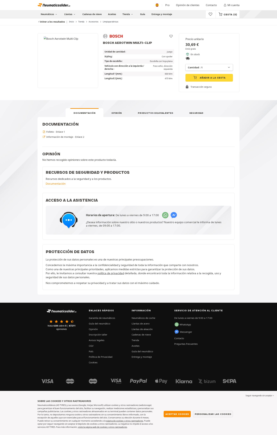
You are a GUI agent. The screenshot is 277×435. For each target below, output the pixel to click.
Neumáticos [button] (48, 14)
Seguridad (196, 113)
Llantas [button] (68, 14)
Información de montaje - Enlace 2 (65, 136)
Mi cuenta (233, 5)
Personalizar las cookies (213, 414)
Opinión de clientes (187, 5)
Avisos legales (96, 340)
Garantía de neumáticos (102, 317)
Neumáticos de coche (143, 317)
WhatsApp (185, 324)
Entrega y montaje (161, 14)
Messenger (186, 331)
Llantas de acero (141, 323)
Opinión (116, 113)
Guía (142, 14)
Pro (167, 5)
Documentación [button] (56, 183)
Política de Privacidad (100, 356)
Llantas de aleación (142, 329)
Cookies (93, 362)
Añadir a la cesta (212, 77)
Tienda (126, 14)
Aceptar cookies (177, 414)
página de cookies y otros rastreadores (124, 420)
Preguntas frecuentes (186, 343)
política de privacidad (110, 273)
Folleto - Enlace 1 (55, 131)
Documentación (84, 113)
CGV (91, 345)
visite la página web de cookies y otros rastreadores (102, 427)
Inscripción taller (98, 334)
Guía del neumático (99, 323)
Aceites (112, 14)
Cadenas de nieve (92, 14)
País (91, 351)
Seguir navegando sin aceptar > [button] (260, 395)
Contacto (211, 5)
